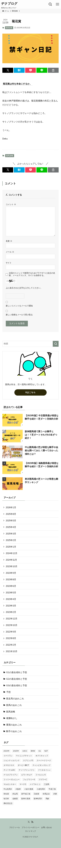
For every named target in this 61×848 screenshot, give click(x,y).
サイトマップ (30, 831)
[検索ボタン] (50, 4)
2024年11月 (11, 560)
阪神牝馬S (38, 799)
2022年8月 (11, 638)
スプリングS (28, 760)
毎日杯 (6, 799)
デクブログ (9, 3)
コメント (11, 204)
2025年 (16, 751)
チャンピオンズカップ (41, 765)
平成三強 (52, 789)
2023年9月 (11, 573)
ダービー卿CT (23, 765)
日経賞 (36, 794)
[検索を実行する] (56, 344)
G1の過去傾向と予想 (16, 672)
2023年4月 (11, 599)
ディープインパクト (27, 770)
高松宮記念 (8, 803)
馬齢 (47, 799)
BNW (33, 751)
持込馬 (15, 794)
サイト (9, 263)
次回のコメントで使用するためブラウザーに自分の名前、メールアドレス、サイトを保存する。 (32, 274)
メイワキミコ (35, 784)
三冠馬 (46, 784)
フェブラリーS (29, 779)
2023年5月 (11, 592)
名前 (9, 241)
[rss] (32, 822)
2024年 (6, 751)
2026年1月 (11, 507)
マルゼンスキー (10, 784)
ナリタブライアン (11, 775)
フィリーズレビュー (12, 779)
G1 (39, 751)
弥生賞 (6, 794)
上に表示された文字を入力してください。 (24, 288)
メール (10, 252)
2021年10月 (11, 651)
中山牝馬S (8, 789)
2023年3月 (11, 606)
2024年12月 (11, 553)
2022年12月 (11, 618)
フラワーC (42, 779)
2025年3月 (11, 533)
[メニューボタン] (57, 4)
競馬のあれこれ (14, 705)
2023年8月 (11, 579)
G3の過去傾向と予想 (16, 685)
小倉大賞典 (28, 789)
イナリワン (8, 756)
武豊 (55, 794)
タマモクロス (9, 765)
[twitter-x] (28, 822)
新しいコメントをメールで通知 (19, 306)
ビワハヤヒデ (26, 775)
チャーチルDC (9, 770)
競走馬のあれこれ (15, 698)
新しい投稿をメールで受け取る (19, 315)
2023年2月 (11, 612)
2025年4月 (11, 527)
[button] (7, 70)
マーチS (23, 784)
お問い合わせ (46, 827)
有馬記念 (46, 794)
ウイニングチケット (24, 756)
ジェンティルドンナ (12, 760)
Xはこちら (30, 392)
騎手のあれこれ (14, 731)
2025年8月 (11, 514)
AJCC (25, 751)
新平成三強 (25, 794)
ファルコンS (41, 775)
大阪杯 (18, 789)
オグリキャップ (42, 756)
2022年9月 (11, 632)
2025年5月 (11, 520)
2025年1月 (11, 547)
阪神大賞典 (25, 799)
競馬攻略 (9, 28)
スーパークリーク (44, 760)
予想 (8, 692)
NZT (46, 751)
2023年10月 (11, 566)
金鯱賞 (15, 799)
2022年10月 (11, 625)
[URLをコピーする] (53, 70)
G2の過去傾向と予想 (16, 679)
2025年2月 (11, 540)
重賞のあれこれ (14, 725)
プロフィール (14, 827)
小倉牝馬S (41, 789)
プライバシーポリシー (30, 827)
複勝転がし (11, 718)
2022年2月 (11, 645)
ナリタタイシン (44, 770)
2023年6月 (11, 586)
